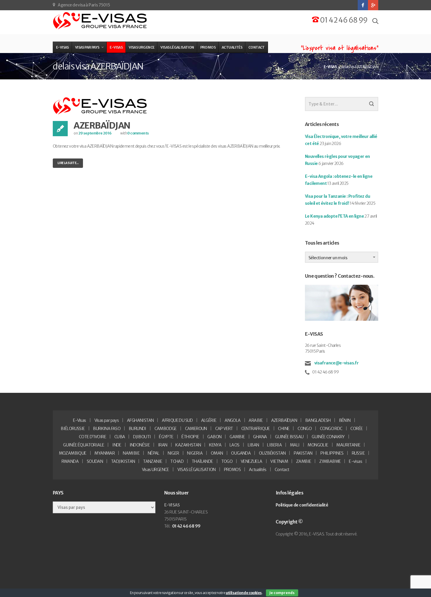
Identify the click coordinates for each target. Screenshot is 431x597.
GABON (214, 436)
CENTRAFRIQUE (255, 428)
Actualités (258, 469)
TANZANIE (152, 461)
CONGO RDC (331, 428)
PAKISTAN (303, 453)
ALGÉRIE (209, 420)
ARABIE (256, 420)
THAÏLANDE (202, 461)
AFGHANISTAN (140, 420)
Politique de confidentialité (302, 505)
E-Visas (79, 420)
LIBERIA (274, 445)
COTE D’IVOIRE (92, 436)
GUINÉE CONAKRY (328, 436)
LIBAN (253, 445)
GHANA (260, 436)
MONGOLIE (318, 445)
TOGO (227, 461)
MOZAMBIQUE (72, 453)
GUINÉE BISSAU (289, 436)
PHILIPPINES (331, 453)
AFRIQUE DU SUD (177, 420)
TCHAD (177, 461)
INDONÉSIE (140, 445)
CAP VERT (224, 428)
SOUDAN (95, 461)
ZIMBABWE (330, 461)
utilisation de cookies (244, 593)
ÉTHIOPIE (190, 436)
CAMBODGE (166, 428)
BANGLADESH (318, 420)
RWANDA (70, 461)
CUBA (119, 436)
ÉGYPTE (166, 436)
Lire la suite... (67, 163)
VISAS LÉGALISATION (196, 469)
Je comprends (282, 593)
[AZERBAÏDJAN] (100, 105)
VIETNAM (279, 461)
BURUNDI (137, 428)
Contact (282, 469)
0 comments (138, 133)
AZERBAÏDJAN (102, 125)
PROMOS (232, 469)
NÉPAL (153, 453)
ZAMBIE (303, 461)
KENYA (215, 445)
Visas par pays (106, 420)
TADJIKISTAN (123, 461)
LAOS (235, 445)
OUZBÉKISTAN (272, 453)
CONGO (305, 428)
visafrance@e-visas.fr (336, 363)
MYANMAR (104, 453)
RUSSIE (358, 453)
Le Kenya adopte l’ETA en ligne (334, 216)
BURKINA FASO (107, 428)
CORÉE (356, 428)
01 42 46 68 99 (343, 20)
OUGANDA (241, 453)
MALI (295, 445)
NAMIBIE (131, 453)
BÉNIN (345, 420)
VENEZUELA (251, 461)
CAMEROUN (196, 428)
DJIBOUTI (142, 436)
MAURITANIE (348, 445)
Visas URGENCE (155, 469)
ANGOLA (232, 420)
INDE (116, 445)
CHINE (283, 428)
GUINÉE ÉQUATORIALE (83, 445)
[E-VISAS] (100, 21)
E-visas (355, 461)
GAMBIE (237, 436)
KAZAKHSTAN (188, 445)
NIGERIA (195, 453)
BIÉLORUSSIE (73, 428)
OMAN (217, 453)
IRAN (162, 445)
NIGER (173, 453)
